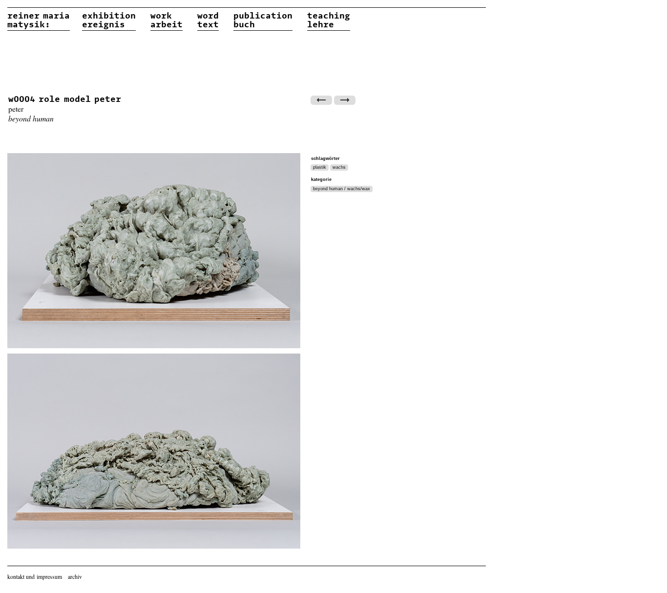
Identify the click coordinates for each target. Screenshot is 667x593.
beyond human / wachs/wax (341, 188)
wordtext (208, 20)
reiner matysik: (38, 20)
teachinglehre (328, 20)
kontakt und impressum (34, 576)
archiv (75, 576)
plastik (319, 167)
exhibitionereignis (109, 20)
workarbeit (166, 20)
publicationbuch (262, 20)
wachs (339, 167)
